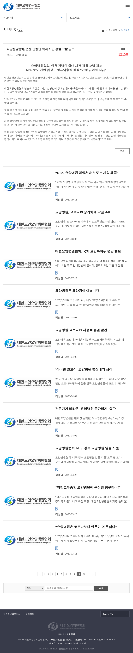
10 (84, 574)
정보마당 (8, 17)
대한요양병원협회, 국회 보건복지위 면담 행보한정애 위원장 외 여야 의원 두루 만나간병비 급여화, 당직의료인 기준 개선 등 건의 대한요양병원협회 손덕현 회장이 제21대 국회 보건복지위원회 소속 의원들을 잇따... (91, 263)
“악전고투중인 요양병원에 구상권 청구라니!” (88, 487)
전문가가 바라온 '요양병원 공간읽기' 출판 (85, 408)
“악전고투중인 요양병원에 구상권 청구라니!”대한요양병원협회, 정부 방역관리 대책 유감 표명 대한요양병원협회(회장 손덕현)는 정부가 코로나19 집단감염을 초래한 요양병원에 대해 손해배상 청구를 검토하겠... (91, 499)
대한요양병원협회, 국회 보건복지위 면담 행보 (88, 251)
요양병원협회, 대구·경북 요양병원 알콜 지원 (87, 448)
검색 (101, 588)
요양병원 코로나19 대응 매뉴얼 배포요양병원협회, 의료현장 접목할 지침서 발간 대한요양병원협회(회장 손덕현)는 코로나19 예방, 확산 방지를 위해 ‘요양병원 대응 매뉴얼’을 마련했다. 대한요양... (89, 342)
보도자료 (75, 17)
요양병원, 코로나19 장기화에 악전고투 (82, 212)
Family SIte (108, 614)
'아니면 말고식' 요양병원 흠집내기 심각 (83, 369)
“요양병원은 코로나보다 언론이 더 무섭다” (86, 526)
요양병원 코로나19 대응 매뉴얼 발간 (81, 330)
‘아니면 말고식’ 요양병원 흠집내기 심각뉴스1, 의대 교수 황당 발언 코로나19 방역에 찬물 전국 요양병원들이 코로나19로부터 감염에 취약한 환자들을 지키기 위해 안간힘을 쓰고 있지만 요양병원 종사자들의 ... (91, 381)
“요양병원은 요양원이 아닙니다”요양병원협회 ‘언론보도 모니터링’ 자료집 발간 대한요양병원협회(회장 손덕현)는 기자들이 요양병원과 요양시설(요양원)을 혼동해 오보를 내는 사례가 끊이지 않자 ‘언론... (90, 303)
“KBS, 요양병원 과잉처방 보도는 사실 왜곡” (87, 172)
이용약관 (30, 614)
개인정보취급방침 (11, 614)
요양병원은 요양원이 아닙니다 (77, 290)
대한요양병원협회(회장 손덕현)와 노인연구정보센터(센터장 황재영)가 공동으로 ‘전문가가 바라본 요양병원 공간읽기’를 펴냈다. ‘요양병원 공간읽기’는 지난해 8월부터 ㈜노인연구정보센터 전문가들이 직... (89, 421)
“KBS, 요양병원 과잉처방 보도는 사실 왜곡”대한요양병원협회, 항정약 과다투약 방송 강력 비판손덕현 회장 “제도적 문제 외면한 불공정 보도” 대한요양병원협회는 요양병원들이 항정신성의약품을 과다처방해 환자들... (92, 185)
